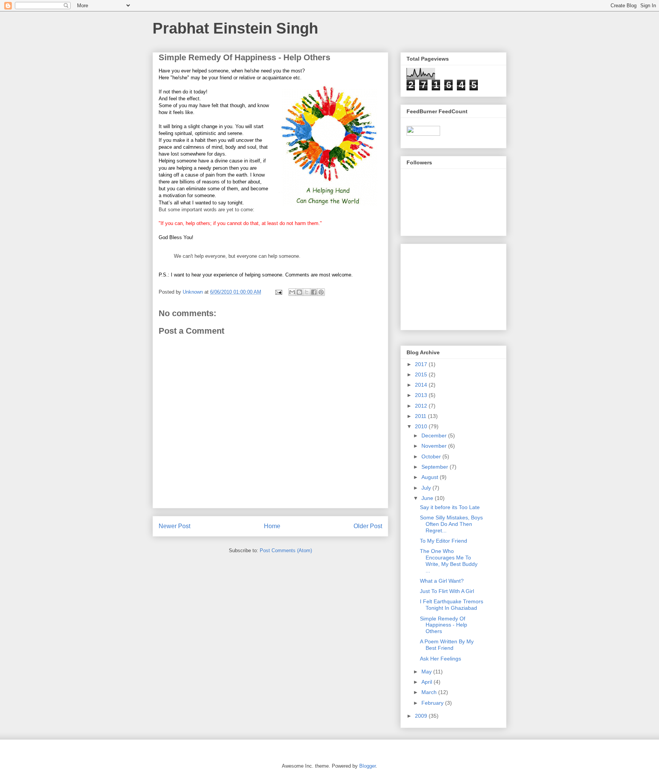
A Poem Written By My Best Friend (447, 644)
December (434, 435)
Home (272, 526)
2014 (422, 385)
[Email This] (292, 292)
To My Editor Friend (443, 541)
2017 (422, 364)
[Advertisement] (445, 285)
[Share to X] (306, 292)
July (426, 488)
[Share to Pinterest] (321, 292)
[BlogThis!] (299, 292)
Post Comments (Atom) (286, 550)
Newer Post (174, 526)
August (430, 477)
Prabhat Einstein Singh (235, 28)
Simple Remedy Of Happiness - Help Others (443, 625)
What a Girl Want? (442, 581)
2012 (422, 406)
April (427, 682)
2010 (422, 426)
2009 (422, 716)
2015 (422, 374)
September (435, 467)
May (427, 672)
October (431, 456)
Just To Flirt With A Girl (447, 591)
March (429, 692)
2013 (422, 395)
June (428, 498)
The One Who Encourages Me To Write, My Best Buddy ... (448, 560)
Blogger (367, 766)
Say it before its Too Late (450, 507)
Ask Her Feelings (440, 659)
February (433, 703)
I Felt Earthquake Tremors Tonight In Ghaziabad (451, 604)
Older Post (368, 526)
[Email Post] (278, 292)
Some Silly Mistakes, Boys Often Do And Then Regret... (451, 524)
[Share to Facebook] (314, 292)
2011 (421, 416)
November (434, 446)
